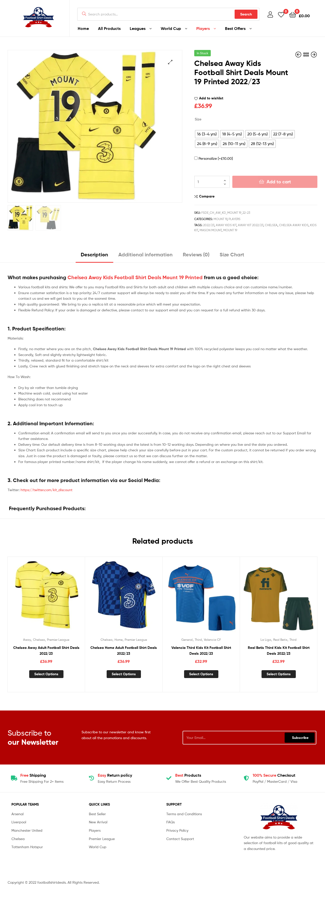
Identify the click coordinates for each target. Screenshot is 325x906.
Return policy (115, 775)
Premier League (58, 640)
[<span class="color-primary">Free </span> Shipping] (14, 778)
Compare (207, 196)
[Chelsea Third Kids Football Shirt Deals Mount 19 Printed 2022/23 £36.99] (313, 55)
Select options (46, 674)
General (187, 640)
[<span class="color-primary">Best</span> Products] (168, 778)
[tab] (94, 256)
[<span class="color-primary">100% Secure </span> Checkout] (246, 778)
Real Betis (280, 640)
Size (198, 119)
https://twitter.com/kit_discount (46, 490)
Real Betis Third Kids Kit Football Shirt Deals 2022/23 (279, 650)
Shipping (33, 775)
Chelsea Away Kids (293, 225)
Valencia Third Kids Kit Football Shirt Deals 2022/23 (201, 650)
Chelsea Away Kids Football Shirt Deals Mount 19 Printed (135, 277)
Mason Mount (211, 230)
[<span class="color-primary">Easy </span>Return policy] (91, 778)
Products (188, 775)
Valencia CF (212, 640)
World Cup (171, 28)
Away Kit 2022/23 (250, 225)
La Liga (266, 640)
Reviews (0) (196, 254)
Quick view (58, 598)
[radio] (206, 134)
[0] (281, 14)
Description (94, 254)
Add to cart (279, 182)
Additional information (145, 254)
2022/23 (208, 225)
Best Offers (235, 28)
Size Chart (232, 254)
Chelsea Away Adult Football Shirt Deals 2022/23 (46, 650)
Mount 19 (220, 219)
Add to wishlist (211, 98)
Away (27, 640)
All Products (109, 28)
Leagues (137, 28)
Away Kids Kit (226, 225)
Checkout (274, 775)
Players (203, 28)
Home (83, 28)
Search (246, 14)
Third (198, 640)
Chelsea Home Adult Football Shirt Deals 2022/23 (123, 650)
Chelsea (271, 225)
